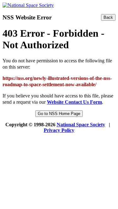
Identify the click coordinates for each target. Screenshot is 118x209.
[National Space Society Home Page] (28, 5)
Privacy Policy (59, 130)
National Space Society (81, 124)
